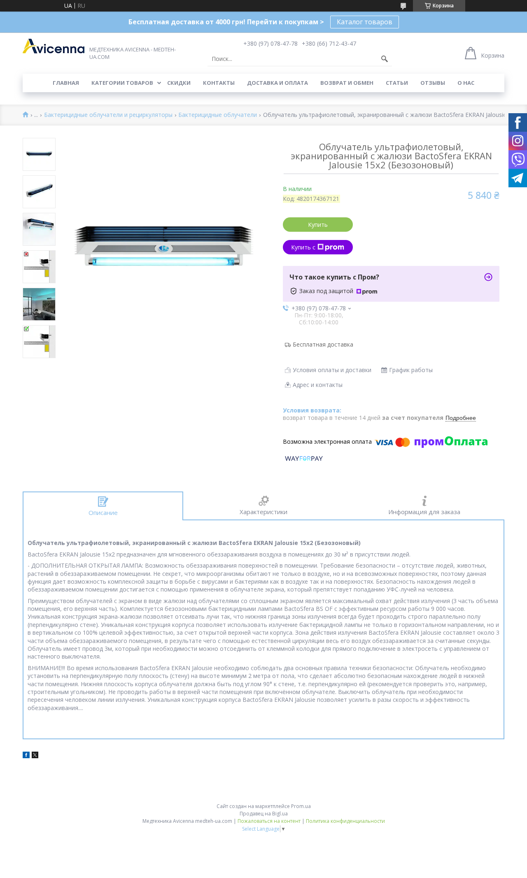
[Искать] (385, 59)
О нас (465, 82)
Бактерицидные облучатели (217, 115)
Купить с (303, 247)
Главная (66, 82)
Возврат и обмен (346, 82)
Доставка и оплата (277, 82)
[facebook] (26, 756)
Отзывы (432, 82)
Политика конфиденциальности (345, 820)
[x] (35, 756)
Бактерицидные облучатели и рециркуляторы (108, 115)
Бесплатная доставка (323, 344)
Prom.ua (301, 806)
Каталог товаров (364, 21)
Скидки (179, 82)
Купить (318, 224)
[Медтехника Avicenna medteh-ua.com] (53, 46)
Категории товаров (122, 82)
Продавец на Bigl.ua (264, 813)
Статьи (397, 82)
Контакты (219, 82)
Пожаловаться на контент (269, 820)
